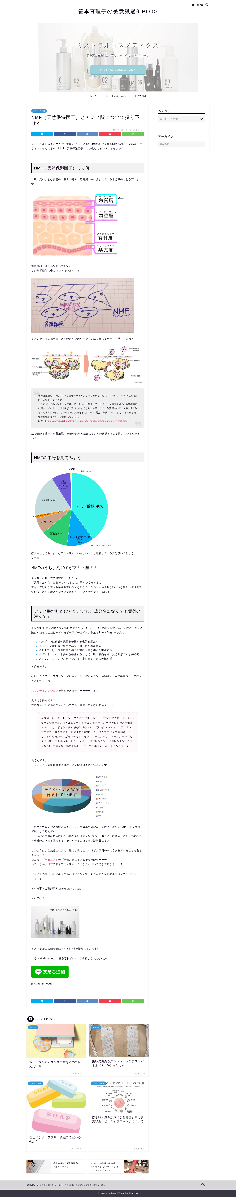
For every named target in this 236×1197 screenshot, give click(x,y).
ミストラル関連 (39, 111)
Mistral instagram (115, 96)
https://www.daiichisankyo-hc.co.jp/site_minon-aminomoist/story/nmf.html (86, 421)
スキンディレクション (44, 690)
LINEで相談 (140, 96)
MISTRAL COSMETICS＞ (118, 69)
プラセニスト (50, 859)
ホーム (93, 96)
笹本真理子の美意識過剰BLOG (118, 11)
